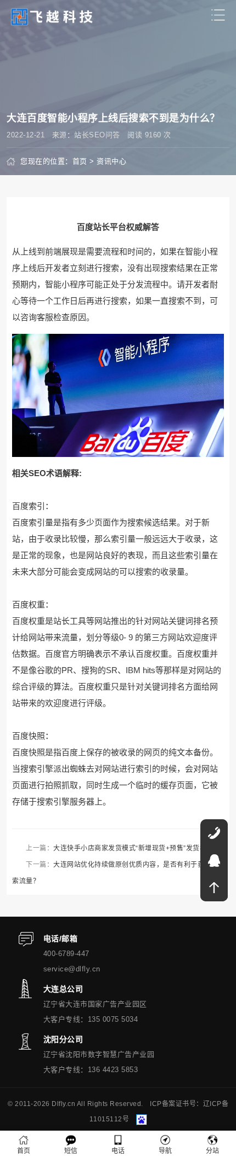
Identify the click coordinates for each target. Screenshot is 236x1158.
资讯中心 (111, 161)
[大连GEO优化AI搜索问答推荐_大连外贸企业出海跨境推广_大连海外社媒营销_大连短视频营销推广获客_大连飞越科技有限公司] (52, 16)
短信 (71, 1151)
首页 (79, 161)
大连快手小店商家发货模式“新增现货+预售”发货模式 (133, 848)
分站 (213, 1151)
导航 (165, 1151)
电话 (118, 1151)
